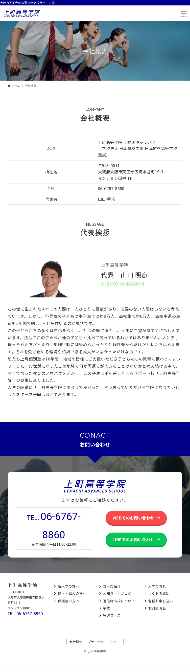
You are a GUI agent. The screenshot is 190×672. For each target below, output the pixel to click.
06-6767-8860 (155, 12)
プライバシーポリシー (104, 641)
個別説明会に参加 (183, 310)
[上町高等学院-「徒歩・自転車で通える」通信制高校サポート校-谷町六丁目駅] (22, 13)
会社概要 (76, 641)
